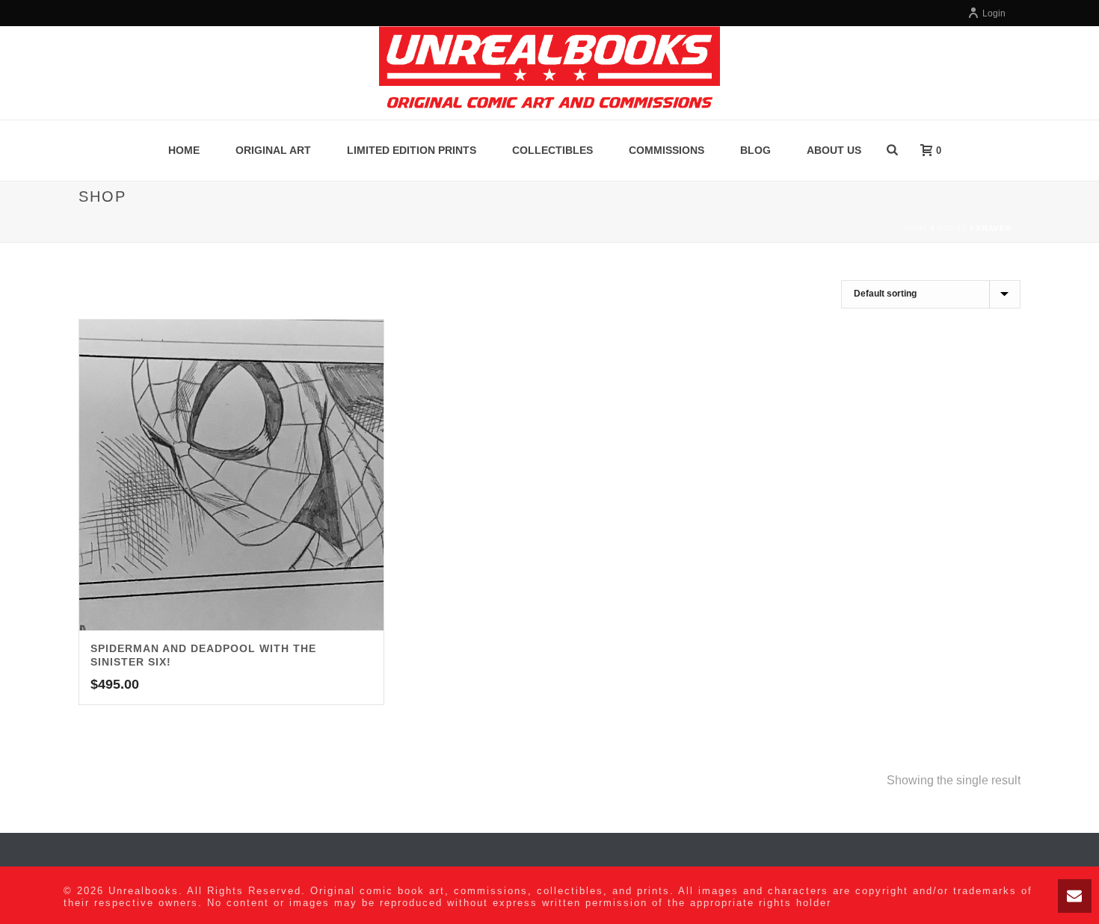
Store (952, 228)
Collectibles (552, 150)
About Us (834, 150)
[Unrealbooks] (549, 73)
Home (184, 150)
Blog (755, 150)
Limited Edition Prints (411, 150)
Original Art (273, 150)
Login (994, 13)
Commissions (666, 150)
